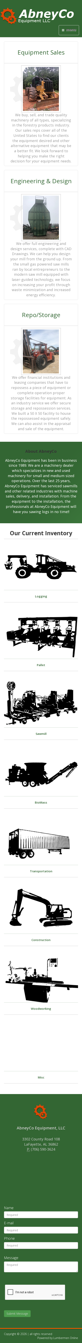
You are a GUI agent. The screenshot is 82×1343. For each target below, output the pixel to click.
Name (9, 1207)
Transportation (41, 871)
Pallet (41, 665)
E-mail (9, 1223)
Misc (41, 1077)
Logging (41, 596)
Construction (41, 940)
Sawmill (41, 734)
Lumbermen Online (65, 1338)
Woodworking (41, 1009)
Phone (9, 1238)
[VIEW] (41, 567)
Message (11, 1257)
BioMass (41, 802)
